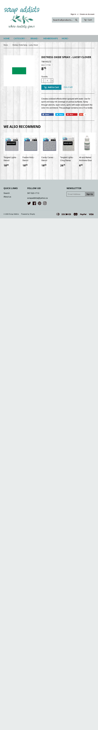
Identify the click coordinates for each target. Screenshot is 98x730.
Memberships (50, 38)
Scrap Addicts (14, 214)
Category (19, 38)
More (65, 38)
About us (7, 196)
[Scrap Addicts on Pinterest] (39, 204)
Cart (89, 20)
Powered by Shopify (28, 214)
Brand (34, 38)
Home (7, 38)
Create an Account (87, 14)
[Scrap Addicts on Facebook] (34, 204)
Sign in (73, 14)
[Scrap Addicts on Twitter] (29, 204)
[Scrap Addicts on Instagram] (45, 204)
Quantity (44, 76)
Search (7, 193)
